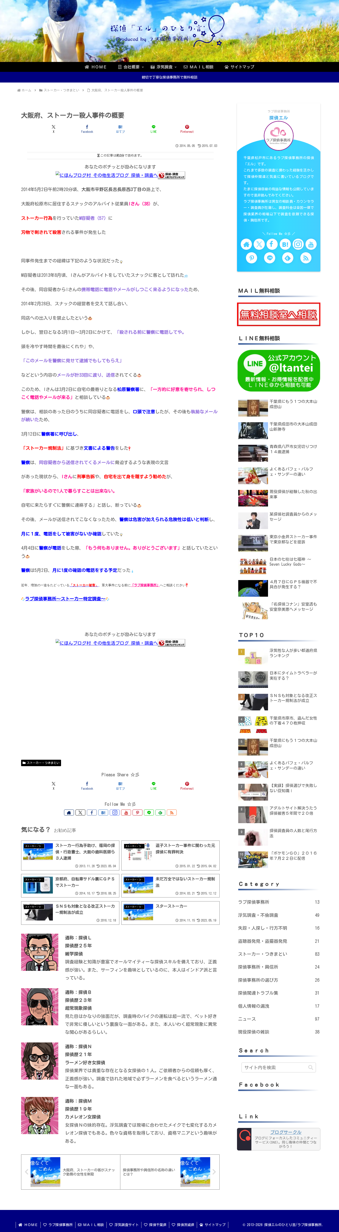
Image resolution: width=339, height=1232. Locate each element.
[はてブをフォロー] (103, 812)
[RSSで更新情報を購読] (172, 812)
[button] (310, 1067)
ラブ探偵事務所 (60, 1225)
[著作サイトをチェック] (69, 812)
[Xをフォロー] (80, 812)
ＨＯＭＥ (30, 1225)
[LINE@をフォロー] (149, 812)
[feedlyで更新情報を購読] (160, 812)
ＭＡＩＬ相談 (92, 1225)
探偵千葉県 (157, 1225)
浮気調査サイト (126, 1225)
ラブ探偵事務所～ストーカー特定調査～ (65, 598)
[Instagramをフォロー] (115, 812)
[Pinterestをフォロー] (137, 812)
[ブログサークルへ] (278, 1139)
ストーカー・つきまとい (43, 762)
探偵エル (278, 117)
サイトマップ (214, 1225)
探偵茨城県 (184, 1225)
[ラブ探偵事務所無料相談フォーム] (278, 313)
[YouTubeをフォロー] (126, 812)
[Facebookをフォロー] (92, 812)
